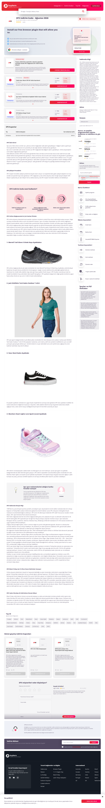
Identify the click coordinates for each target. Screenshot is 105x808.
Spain (96, 777)
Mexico (97, 775)
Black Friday (56, 775)
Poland (87, 777)
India (86, 775)
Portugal (78, 777)
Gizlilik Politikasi (45, 777)
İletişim (43, 772)
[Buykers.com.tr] (12, 6)
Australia (78, 769)
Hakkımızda (44, 769)
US (76, 780)
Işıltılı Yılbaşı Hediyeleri (59, 777)
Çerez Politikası (77, 747)
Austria (87, 769)
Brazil (96, 769)
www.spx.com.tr (84, 121)
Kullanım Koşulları (46, 780)
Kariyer (43, 786)
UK (86, 780)
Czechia (87, 772)
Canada (78, 772)
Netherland (98, 780)
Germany (78, 775)
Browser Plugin (57, 769)
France (96, 772)
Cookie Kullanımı (45, 783)
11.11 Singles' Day (58, 772)
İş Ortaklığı (44, 775)
